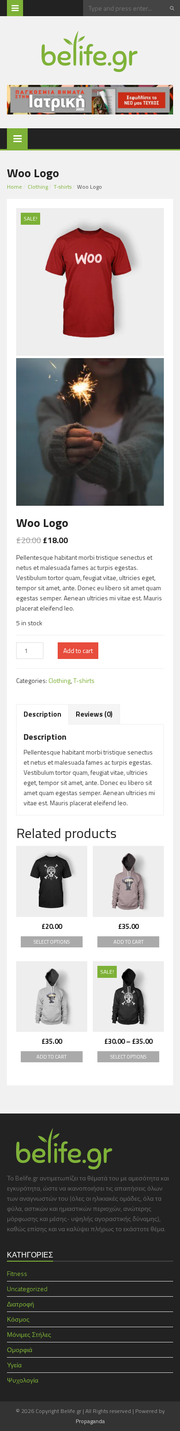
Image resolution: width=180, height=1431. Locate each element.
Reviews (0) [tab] (94, 714)
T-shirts (63, 186)
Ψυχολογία (22, 1380)
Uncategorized (27, 1288)
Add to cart (78, 650)
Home (14, 186)
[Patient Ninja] (128, 881)
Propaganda (90, 1421)
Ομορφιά (19, 1349)
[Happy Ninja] (51, 996)
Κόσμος (18, 1319)
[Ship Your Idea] (51, 881)
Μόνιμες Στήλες (29, 1334)
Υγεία (14, 1365)
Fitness (17, 1273)
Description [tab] (42, 714)
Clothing (38, 186)
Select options (52, 942)
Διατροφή (20, 1304)
